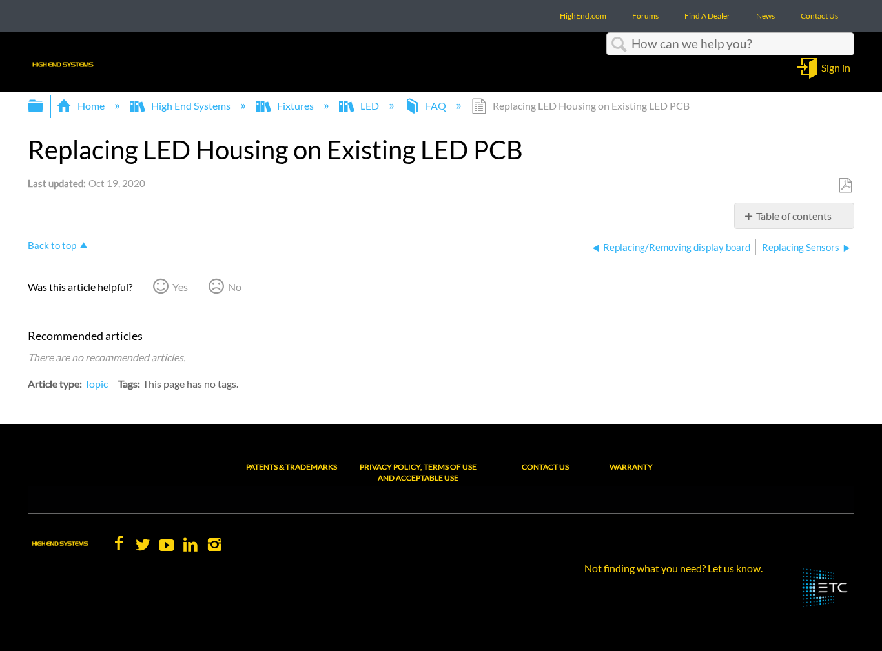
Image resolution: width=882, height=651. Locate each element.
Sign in (835, 67)
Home (91, 105)
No (234, 287)
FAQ (436, 105)
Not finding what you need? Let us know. (673, 568)
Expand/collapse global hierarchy (44, 106)
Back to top (52, 245)
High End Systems (190, 105)
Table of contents (794, 216)
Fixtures (295, 105)
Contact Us (545, 467)
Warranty (631, 467)
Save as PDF (845, 186)
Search (619, 44)
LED (369, 105)
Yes (180, 287)
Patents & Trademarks (291, 467)
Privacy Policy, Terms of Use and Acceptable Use (418, 472)
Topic (96, 383)
